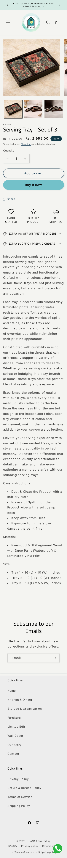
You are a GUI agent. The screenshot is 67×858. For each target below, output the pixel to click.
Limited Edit (16, 726)
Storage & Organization (24, 708)
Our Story (14, 745)
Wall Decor (15, 735)
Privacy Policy (18, 779)
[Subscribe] (54, 658)
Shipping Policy (18, 806)
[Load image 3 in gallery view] (53, 109)
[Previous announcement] (7, 5)
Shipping (26, 144)
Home (11, 690)
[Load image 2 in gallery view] (33, 109)
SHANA (31, 841)
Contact (13, 753)
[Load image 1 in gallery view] (13, 109)
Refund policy (50, 846)
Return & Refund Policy (24, 788)
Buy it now (33, 185)
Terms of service (24, 852)
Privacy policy (29, 846)
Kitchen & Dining (19, 699)
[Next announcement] (60, 5)
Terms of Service (20, 797)
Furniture (14, 717)
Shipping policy (47, 852)
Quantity (8, 150)
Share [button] (11, 199)
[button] (8, 22)
